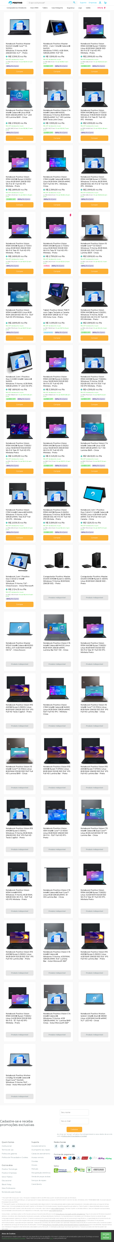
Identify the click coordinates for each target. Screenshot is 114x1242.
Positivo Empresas (9, 1173)
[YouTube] (73, 1146)
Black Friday (6, 1184)
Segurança (70, 8)
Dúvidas (35, 1161)
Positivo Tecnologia (9, 1169)
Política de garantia (9, 1154)
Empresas (93, 3)
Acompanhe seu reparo (41, 1150)
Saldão (88, 8)
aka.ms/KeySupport (57, 1208)
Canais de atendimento (41, 1154)
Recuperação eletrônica (41, 1173)
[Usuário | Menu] (100, 3)
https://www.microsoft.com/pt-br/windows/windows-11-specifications (63, 1220)
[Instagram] (62, 1146)
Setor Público (7, 1177)
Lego (80, 8)
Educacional (6, 1181)
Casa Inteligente (57, 8)
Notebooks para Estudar (11, 1192)
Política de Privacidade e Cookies (74, 1136)
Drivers (34, 1165)
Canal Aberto (37, 1184)
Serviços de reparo (39, 1180)
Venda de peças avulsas (41, 1177)
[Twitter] (68, 1146)
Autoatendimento (39, 1146)
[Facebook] (56, 1146)
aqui (51, 1238)
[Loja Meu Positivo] (15, 2)
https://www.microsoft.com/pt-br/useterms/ (70, 1214)
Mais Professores (8, 1188)
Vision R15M (34, 8)
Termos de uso (7, 1150)
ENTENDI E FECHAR (106, 1236)
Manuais (35, 1169)
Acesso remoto (38, 1157)
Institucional (6, 1146)
